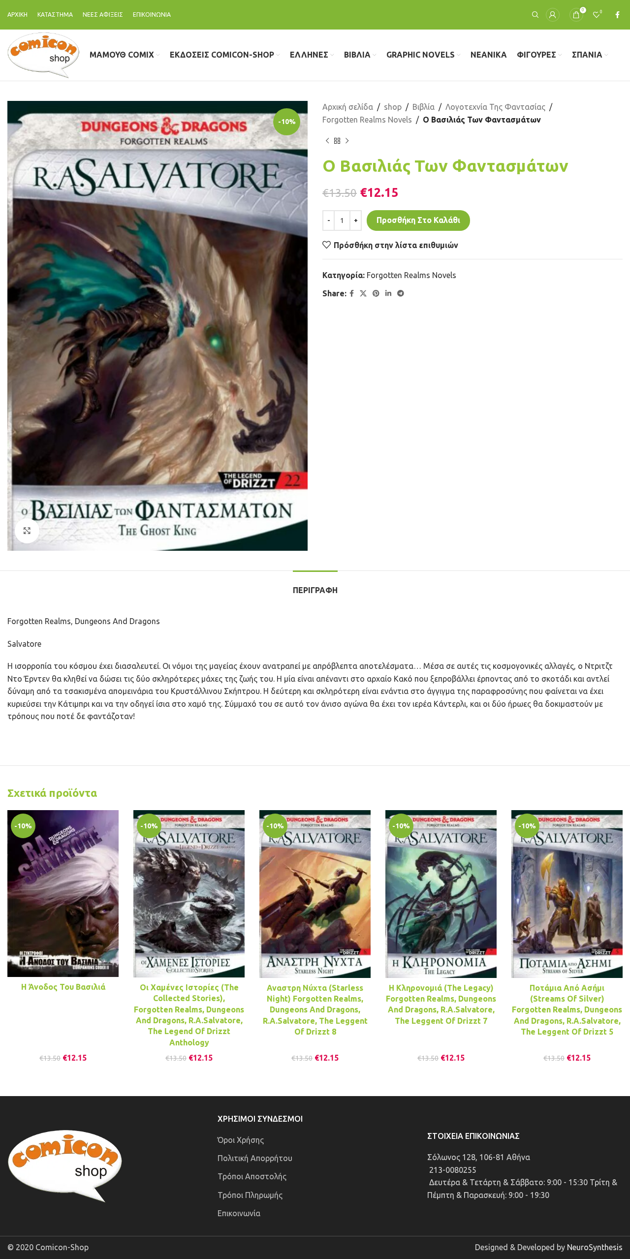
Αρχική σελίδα (347, 106)
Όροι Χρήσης (241, 1139)
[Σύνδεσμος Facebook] (617, 15)
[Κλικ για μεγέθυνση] (27, 530)
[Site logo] (43, 54)
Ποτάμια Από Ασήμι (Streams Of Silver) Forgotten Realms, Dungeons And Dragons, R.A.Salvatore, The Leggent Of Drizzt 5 (567, 1010)
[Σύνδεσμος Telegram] (400, 293)
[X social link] (363, 293)
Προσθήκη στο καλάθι (418, 220)
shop (393, 106)
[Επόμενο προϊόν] (347, 141)
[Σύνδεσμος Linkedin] (388, 293)
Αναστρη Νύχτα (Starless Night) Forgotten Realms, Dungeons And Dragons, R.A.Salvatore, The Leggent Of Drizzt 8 (315, 1010)
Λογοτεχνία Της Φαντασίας (495, 106)
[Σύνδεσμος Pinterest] (376, 293)
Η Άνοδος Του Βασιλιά (63, 986)
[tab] (315, 585)
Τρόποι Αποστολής (252, 1176)
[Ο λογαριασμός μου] (553, 15)
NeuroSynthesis (595, 1247)
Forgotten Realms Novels (367, 119)
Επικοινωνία (239, 1213)
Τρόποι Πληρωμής (250, 1195)
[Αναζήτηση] (534, 15)
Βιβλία (423, 106)
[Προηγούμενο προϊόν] (327, 141)
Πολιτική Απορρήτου (255, 1158)
